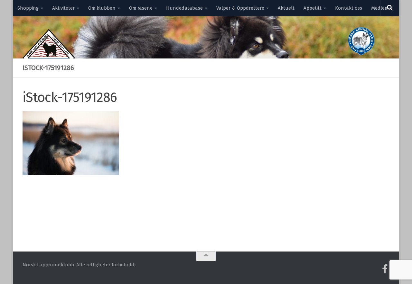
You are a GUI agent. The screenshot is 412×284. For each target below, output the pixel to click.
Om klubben (102, 8)
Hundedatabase (184, 8)
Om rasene (141, 8)
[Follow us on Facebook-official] (384, 268)
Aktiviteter (63, 8)
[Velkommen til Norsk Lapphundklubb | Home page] (49, 58)
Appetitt (313, 8)
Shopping (28, 8)
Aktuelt (286, 8)
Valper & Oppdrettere (240, 8)
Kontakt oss (348, 8)
